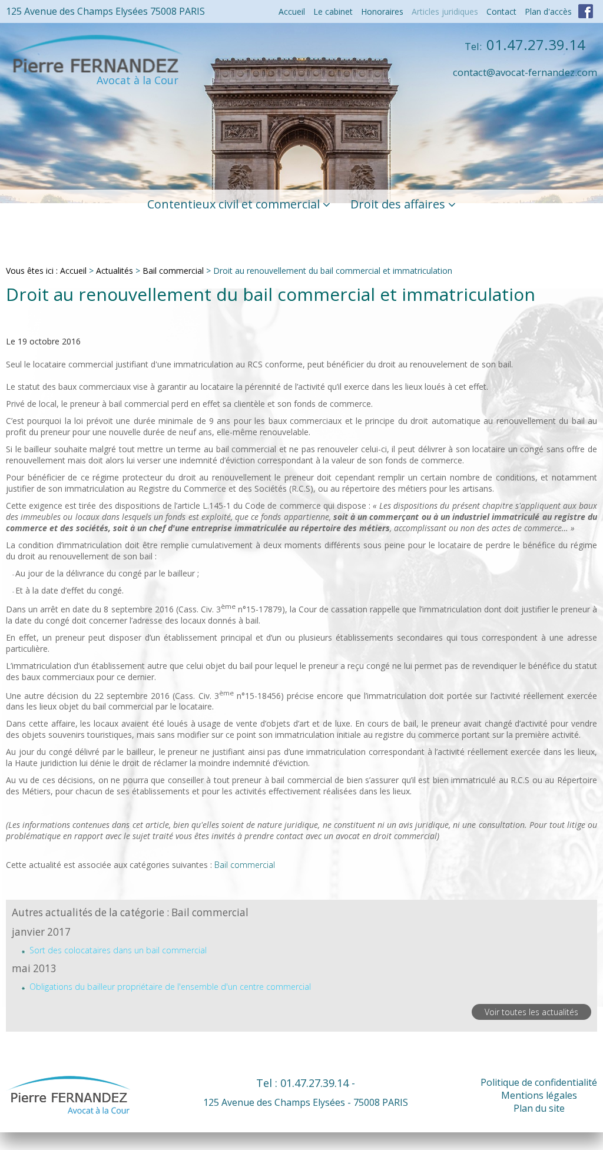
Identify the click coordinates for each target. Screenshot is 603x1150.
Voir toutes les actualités (531, 1012)
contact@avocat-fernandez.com (525, 72)
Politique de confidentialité (539, 1082)
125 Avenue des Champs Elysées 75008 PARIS (105, 11)
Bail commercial (173, 270)
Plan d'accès (548, 11)
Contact (501, 11)
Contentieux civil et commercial (233, 204)
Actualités (114, 270)
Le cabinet (333, 11)
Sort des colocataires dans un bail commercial (118, 950)
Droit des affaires (397, 204)
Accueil (292, 11)
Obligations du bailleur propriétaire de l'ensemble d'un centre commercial (170, 986)
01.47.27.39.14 (525, 44)
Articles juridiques (445, 11)
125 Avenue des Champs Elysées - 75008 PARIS (305, 1102)
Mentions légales (539, 1095)
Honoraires (382, 11)
